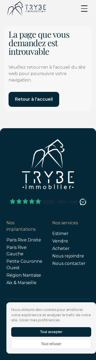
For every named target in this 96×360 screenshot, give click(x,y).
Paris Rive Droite (23, 239)
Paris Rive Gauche (16, 250)
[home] (26, 8)
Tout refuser (51, 344)
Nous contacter (69, 263)
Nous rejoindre (68, 256)
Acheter (61, 248)
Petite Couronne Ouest (24, 264)
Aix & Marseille (21, 282)
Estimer (60, 233)
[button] (84, 8)
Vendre (60, 241)
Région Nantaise (23, 275)
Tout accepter (51, 332)
